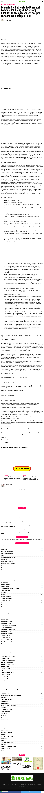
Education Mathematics (6, 615)
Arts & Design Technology (6, 561)
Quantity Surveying (5, 715)
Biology (2, 569)
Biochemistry (4, 567)
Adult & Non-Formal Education (7, 551)
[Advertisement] (22, 31)
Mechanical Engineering (6, 684)
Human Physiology (5, 658)
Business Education (5, 576)
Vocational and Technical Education (8, 746)
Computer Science (5, 586)
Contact (11, 784)
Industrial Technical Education (7, 662)
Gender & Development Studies (8, 645)
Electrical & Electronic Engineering (8, 625)
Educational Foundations (6, 621)
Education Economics (5, 606)
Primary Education (5, 703)
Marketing (3, 680)
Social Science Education (6, 726)
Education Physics (5, 617)
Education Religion (5, 619)
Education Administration (6, 598)
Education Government (6, 611)
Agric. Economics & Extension (7, 553)
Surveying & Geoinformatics (7, 736)
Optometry (3, 697)
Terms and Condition (31, 784)
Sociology (3, 728)
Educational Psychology (6, 623)
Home (4, 784)
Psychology (3, 707)
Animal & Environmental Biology (8, 557)
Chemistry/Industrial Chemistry (8, 580)
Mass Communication (5, 682)
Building (3, 571)
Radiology (3, 717)
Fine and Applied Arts (5, 637)
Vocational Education (5, 748)
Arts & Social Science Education (8, 563)
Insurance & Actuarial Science (7, 664)
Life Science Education (6, 674)
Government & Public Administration (9, 650)
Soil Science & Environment (7, 732)
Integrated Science (5, 666)
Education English (5, 608)
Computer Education (5, 584)
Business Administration (6, 574)
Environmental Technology (7, 633)
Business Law (4, 578)
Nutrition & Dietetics (5, 693)
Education (3, 594)
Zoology (3, 750)
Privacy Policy (23, 784)
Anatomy (3, 555)
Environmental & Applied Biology (8, 629)
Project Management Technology (8, 705)
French (2, 643)
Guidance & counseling (6, 652)
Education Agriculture (6, 600)
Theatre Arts (4, 738)
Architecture (4, 559)
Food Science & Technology (7, 639)
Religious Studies (5, 719)
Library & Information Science (7, 672)
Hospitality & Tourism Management (8, 656)
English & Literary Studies (6, 627)
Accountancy (4, 549)
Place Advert (16, 784)
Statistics (3, 734)
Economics (3, 592)
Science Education (5, 724)
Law (2, 670)
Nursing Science (4, 691)
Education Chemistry (5, 604)
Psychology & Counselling (6, 709)
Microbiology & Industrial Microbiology (9, 689)
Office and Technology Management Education (11, 695)
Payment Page (38, 784)
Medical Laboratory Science (7, 687)
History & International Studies (7, 654)
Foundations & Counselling (7, 641)
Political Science (4, 701)
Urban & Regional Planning (7, 742)
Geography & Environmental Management (10, 648)
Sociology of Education (6, 730)
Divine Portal (8, 20)
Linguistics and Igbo (5, 676)
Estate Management (5, 635)
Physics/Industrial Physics (6, 699)
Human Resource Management (8, 660)
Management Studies (5, 678)
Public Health (4, 713)
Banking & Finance (5, 565)
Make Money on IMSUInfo (21, 786)
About (7, 784)
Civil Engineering (4, 582)
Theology (3, 740)
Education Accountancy (6, 596)
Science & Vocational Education (8, 721)
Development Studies (5, 590)
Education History (5, 613)
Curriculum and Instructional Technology (10, 588)
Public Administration (5, 711)
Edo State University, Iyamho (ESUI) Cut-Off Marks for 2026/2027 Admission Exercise (18, 529)
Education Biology (5, 602)
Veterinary (3, 744)
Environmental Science (6, 631)
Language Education (5, 668)
